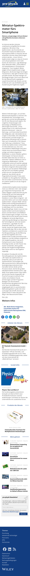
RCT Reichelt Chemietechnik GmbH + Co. (14, 347)
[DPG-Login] (24, 3)
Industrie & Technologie (9, 535)
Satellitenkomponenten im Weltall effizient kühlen (19, 490)
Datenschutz (6, 553)
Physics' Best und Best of (10, 390)
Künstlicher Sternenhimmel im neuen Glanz (18, 458)
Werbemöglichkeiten (8, 558)
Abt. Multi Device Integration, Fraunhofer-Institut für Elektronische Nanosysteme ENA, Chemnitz (15, 309)
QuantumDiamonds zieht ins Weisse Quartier (18, 480)
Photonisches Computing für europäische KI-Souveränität (18, 446)
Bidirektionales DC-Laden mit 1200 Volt (18, 470)
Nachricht (19, 441)
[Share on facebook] (2, 317)
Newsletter (5, 565)
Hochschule (6, 542)
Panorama (5, 538)
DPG (3, 540)
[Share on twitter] (6, 317)
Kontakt (4, 563)
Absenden (23, 514)
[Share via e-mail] (18, 317)
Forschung (5, 533)
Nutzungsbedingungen (9, 560)
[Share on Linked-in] (10, 317)
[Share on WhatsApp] (14, 317)
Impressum (5, 556)
